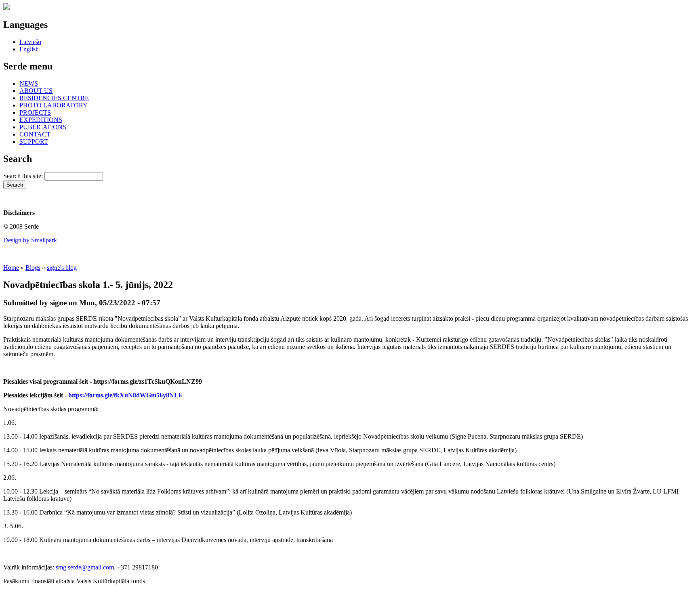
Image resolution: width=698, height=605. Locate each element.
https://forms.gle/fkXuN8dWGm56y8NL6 (125, 395)
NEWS (28, 83)
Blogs (32, 267)
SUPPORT (33, 141)
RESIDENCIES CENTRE (54, 98)
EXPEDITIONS (40, 119)
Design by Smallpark (30, 240)
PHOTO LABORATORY (53, 105)
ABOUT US (36, 90)
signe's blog (62, 267)
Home (11, 267)
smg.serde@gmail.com (85, 567)
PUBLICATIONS (42, 127)
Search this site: (23, 175)
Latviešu (30, 41)
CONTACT (34, 134)
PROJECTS (35, 112)
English (29, 49)
